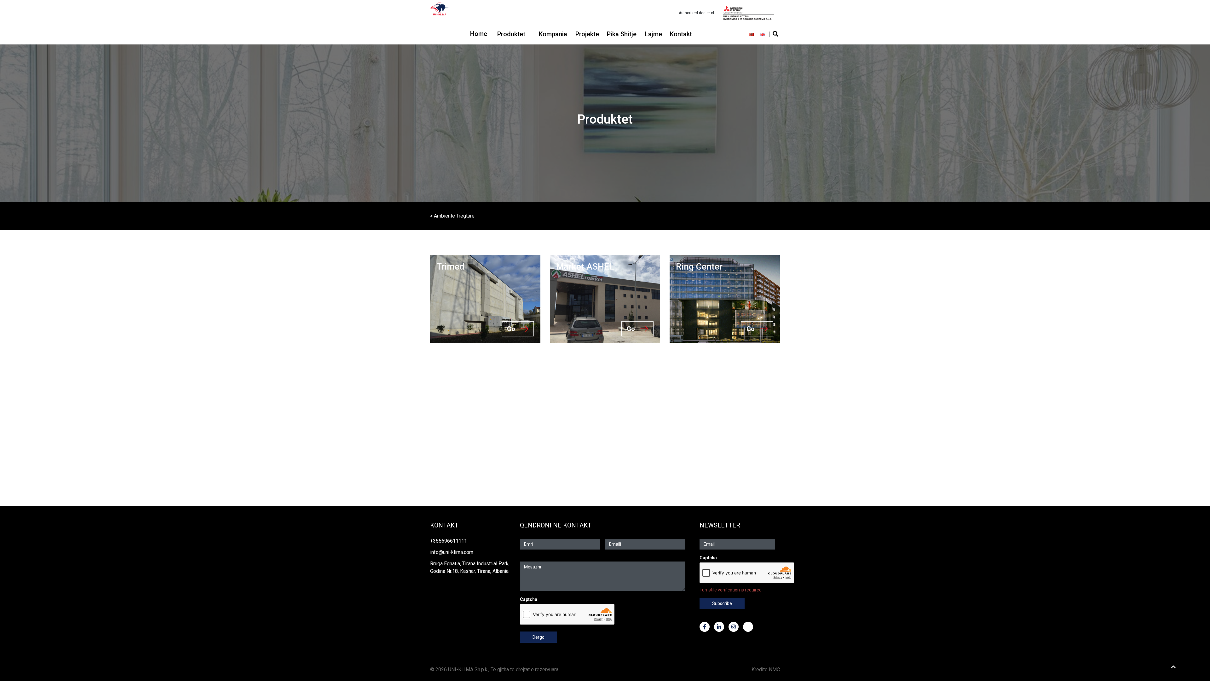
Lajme (653, 34)
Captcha (528, 599)
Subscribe (722, 603)
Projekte (587, 34)
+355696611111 (448, 541)
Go (511, 329)
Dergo (538, 637)
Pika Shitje (622, 34)
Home (478, 34)
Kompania (553, 34)
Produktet (511, 34)
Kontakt (681, 34)
